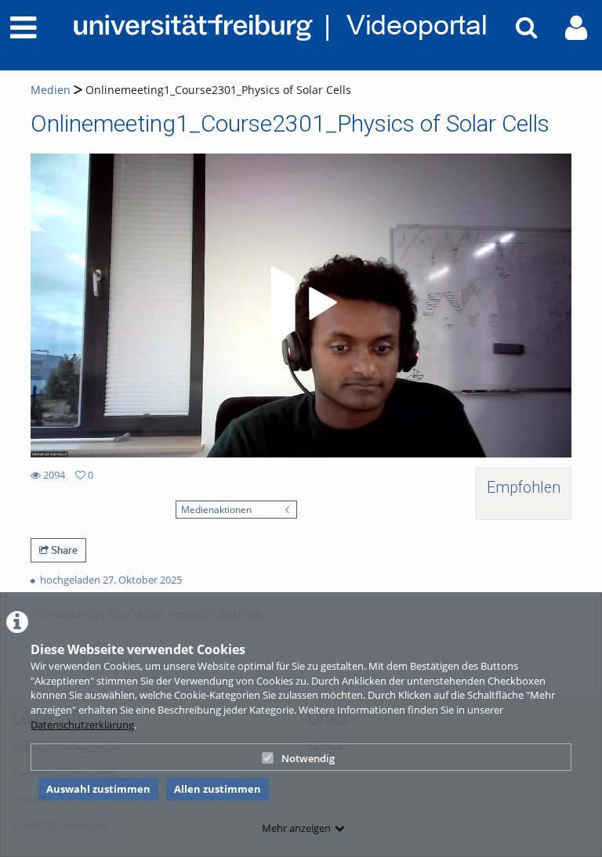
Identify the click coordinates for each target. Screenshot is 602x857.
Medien (51, 89)
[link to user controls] (576, 28)
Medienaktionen (216, 509)
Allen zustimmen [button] (217, 789)
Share (63, 550)
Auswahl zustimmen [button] (98, 789)
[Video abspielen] (301, 305)
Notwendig (308, 758)
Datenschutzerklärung (82, 725)
